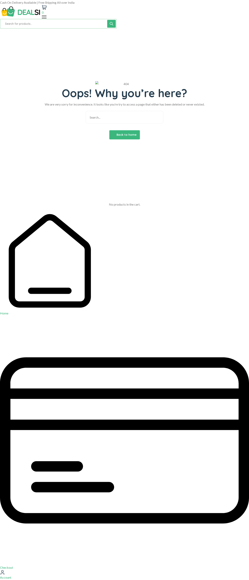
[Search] (111, 24)
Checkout (6, 567)
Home (4, 313)
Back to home (126, 134)
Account (5, 577)
